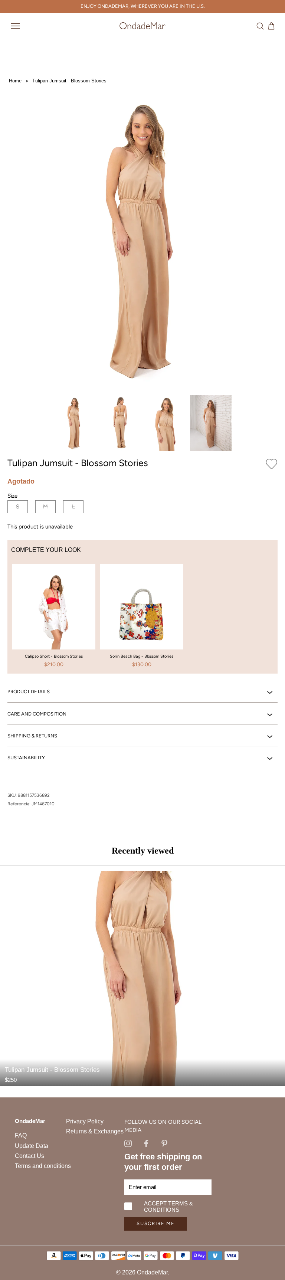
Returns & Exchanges (95, 1131)
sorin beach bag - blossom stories (141, 656)
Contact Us (29, 1156)
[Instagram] (128, 1143)
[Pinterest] (164, 1143)
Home (15, 81)
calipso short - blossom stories (54, 656)
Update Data (31, 1146)
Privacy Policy (85, 1121)
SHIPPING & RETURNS (32, 736)
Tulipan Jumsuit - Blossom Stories (69, 81)
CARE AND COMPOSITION (36, 714)
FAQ (21, 1135)
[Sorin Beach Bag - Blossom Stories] (141, 619)
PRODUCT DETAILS (28, 691)
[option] (53, 619)
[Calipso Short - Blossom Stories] (53, 619)
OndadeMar (152, 1272)
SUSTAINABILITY (26, 757)
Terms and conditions (43, 1166)
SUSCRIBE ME (156, 1223)
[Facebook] (146, 1143)
